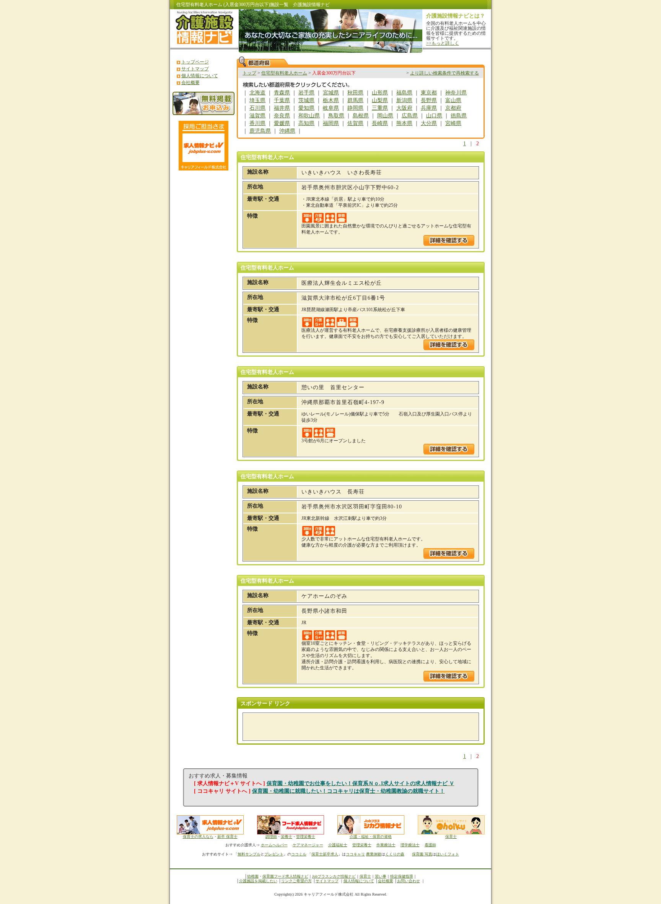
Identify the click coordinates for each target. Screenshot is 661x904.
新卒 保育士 (227, 836)
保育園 (268, 876)
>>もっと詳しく (442, 43)
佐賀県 (355, 123)
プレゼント (273, 854)
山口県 (434, 115)
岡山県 (385, 115)
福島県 (404, 93)
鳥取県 (336, 115)
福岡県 (331, 123)
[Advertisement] (336, 726)
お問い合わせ (408, 881)
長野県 (429, 100)
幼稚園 (253, 876)
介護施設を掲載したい (258, 881)
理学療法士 (410, 845)
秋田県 (355, 93)
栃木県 (331, 100)
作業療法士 (386, 845)
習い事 (380, 876)
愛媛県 (282, 123)
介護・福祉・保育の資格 (371, 836)
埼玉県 (257, 100)
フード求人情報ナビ (291, 876)
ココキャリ (355, 854)
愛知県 (306, 108)
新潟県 (404, 100)
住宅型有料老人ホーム (284, 73)
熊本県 (404, 123)
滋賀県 (257, 115)
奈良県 (282, 115)
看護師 (430, 845)
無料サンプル (249, 854)
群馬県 (355, 100)
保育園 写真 (422, 854)
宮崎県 (453, 123)
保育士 (451, 836)
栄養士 (286, 836)
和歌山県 (309, 115)
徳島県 (459, 115)
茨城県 (306, 100)
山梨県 (380, 100)
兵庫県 (429, 108)
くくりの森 (394, 854)
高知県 (306, 123)
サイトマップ (195, 68)
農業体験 (373, 854)
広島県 (410, 115)
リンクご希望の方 (296, 881)
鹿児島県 (260, 131)
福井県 (282, 108)
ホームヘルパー (274, 845)
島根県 (361, 115)
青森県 (282, 93)
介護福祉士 (337, 845)
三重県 (380, 108)
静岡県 (355, 108)
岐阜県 (331, 108)
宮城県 (331, 93)
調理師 (271, 836)
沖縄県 (287, 131)
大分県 (429, 123)
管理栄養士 (305, 836)
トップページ (195, 62)
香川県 (257, 123)
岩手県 (306, 93)
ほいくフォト (447, 854)
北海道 (257, 93)
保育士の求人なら (198, 836)
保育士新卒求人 (324, 854)
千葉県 (282, 100)
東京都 (429, 93)
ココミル (298, 854)
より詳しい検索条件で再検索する (444, 73)
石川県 (257, 108)
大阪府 (404, 108)
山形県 (380, 93)
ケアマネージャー (308, 845)
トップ (249, 73)
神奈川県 (456, 93)
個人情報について (199, 75)
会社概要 (190, 82)
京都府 (453, 108)
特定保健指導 (401, 876)
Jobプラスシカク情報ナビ (334, 876)
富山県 (453, 100)
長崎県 (380, 123)
